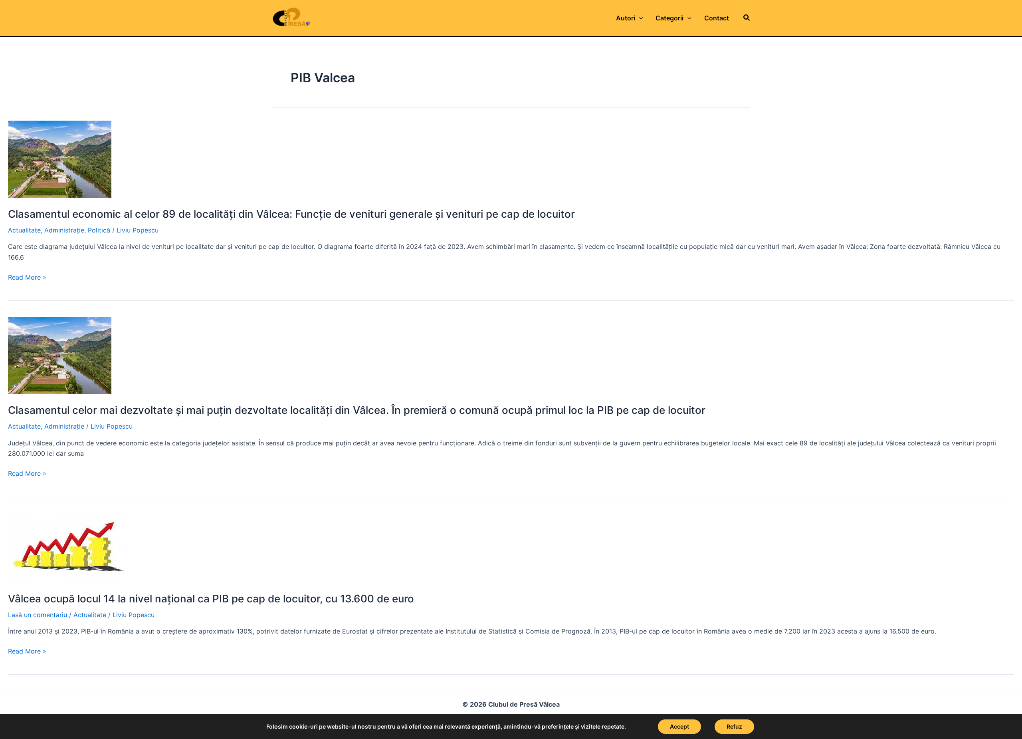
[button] (747, 18)
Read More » (27, 277)
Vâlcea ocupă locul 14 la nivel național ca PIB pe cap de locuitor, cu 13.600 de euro (211, 598)
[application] (639, 18)
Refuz (734, 726)
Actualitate (24, 230)
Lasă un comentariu (37, 615)
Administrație (64, 230)
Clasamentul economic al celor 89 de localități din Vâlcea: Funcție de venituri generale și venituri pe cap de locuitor (291, 214)
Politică (99, 230)
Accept (679, 726)
